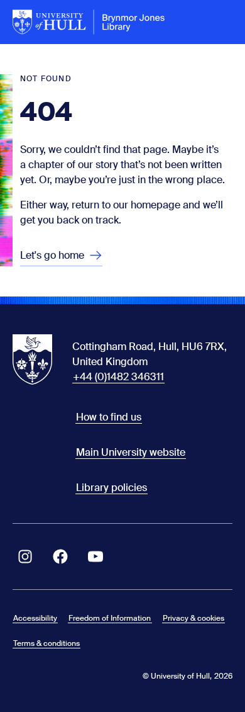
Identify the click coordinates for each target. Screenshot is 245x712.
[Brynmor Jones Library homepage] (89, 22)
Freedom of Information (109, 618)
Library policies (111, 487)
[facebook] (60, 556)
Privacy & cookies (193, 618)
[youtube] (95, 556)
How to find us (108, 417)
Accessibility (35, 618)
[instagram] (25, 556)
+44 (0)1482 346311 (118, 376)
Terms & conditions (46, 643)
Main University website (130, 452)
